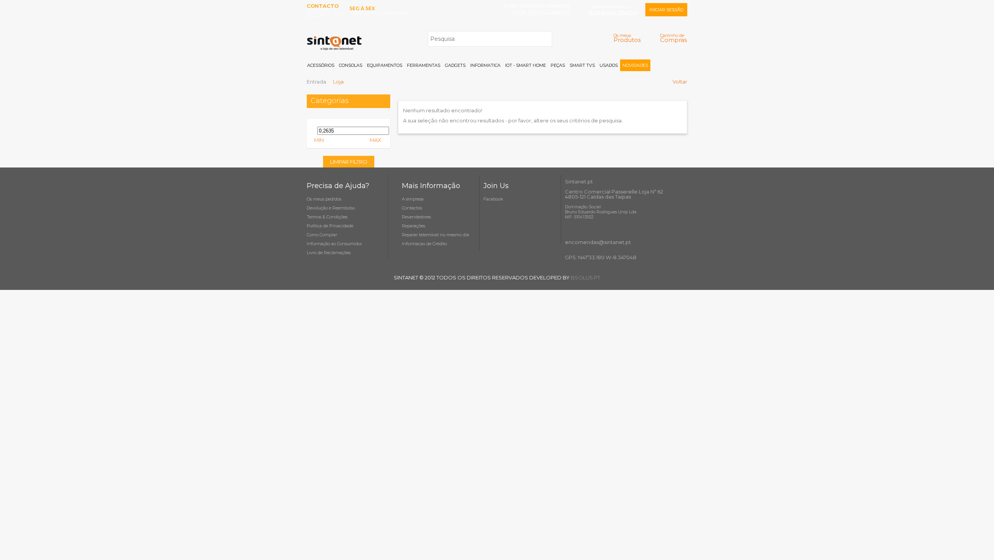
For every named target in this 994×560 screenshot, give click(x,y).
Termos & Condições (327, 217)
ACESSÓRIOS (320, 65)
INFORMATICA (485, 65)
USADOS (609, 65)
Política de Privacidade (330, 226)
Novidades (635, 65)
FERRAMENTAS (423, 65)
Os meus (627, 38)
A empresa (413, 199)
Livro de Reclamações (329, 252)
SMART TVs (582, 65)
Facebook (493, 199)
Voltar (680, 82)
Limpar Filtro (348, 162)
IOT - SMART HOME (525, 65)
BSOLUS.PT (585, 277)
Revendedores (416, 217)
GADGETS (455, 65)
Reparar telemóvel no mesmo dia (435, 234)
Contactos (412, 208)
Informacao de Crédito (424, 243)
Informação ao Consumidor (334, 243)
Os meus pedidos (324, 199)
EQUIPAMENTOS (384, 65)
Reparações (413, 226)
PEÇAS (558, 65)
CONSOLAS (350, 65)
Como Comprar (322, 234)
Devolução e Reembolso (331, 208)
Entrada (316, 82)
